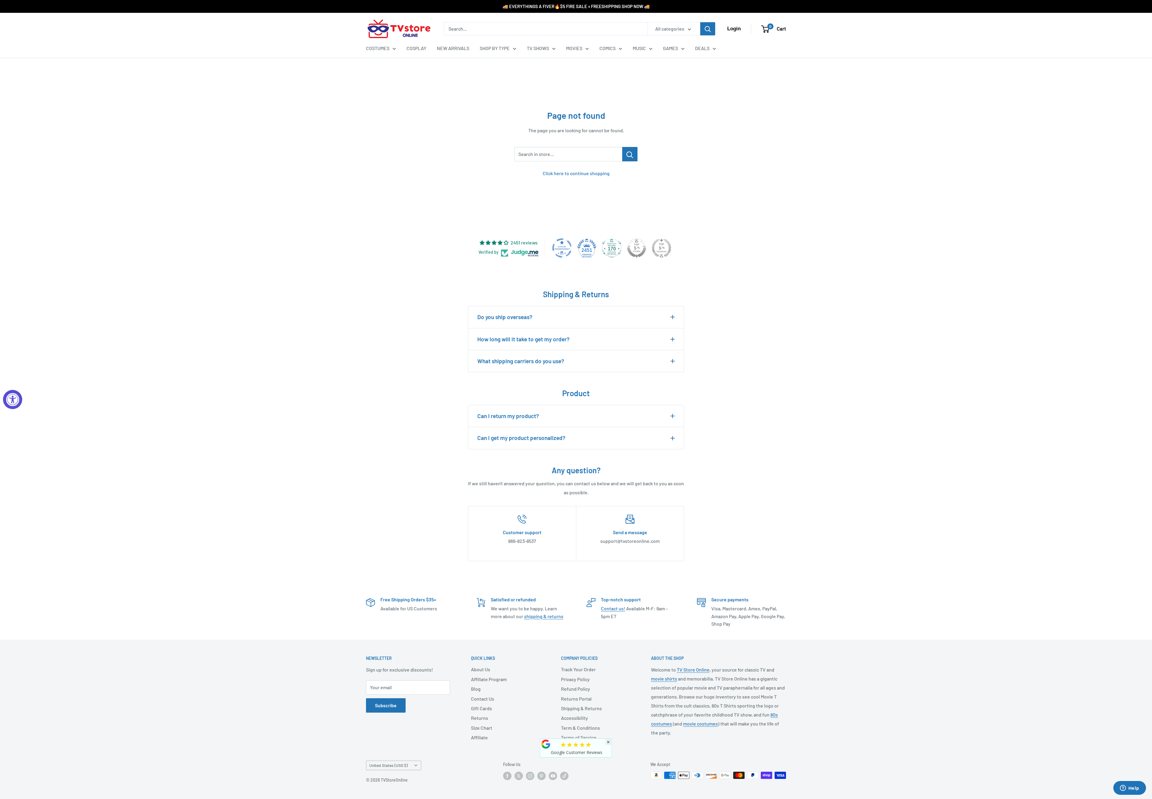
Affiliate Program (489, 679)
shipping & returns (543, 616)
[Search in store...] (630, 154)
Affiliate (479, 737)
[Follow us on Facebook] (507, 776)
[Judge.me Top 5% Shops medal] (636, 248)
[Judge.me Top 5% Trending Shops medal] (661, 248)
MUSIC (639, 48)
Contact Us (482, 699)
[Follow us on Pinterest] (541, 776)
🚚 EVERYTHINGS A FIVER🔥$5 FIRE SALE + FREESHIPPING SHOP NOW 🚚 (576, 6)
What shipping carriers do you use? (520, 361)
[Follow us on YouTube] (553, 776)
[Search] (707, 28)
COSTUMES (377, 48)
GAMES (670, 48)
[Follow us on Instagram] (530, 776)
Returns (479, 718)
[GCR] (546, 744)
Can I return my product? (508, 415)
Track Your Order (578, 669)
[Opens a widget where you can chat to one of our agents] (1129, 788)
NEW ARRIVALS (453, 48)
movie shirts (664, 678)
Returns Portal (576, 699)
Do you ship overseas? (504, 316)
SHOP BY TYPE (495, 48)
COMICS (607, 48)
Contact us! (613, 608)
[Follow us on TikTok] (564, 776)
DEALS (702, 48)
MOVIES (574, 48)
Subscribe (386, 705)
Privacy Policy (575, 679)
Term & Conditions (580, 728)
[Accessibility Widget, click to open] (12, 399)
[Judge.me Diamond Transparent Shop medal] (562, 248)
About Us (480, 669)
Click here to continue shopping (576, 173)
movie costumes (700, 723)
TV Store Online (693, 669)
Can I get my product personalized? (521, 437)
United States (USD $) (388, 765)
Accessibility (574, 718)
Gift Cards (481, 708)
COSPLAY (416, 48)
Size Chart (481, 728)
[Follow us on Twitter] (518, 776)
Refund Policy (575, 689)
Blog (476, 689)
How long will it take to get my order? (523, 339)
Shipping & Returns (581, 708)
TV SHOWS (538, 48)
